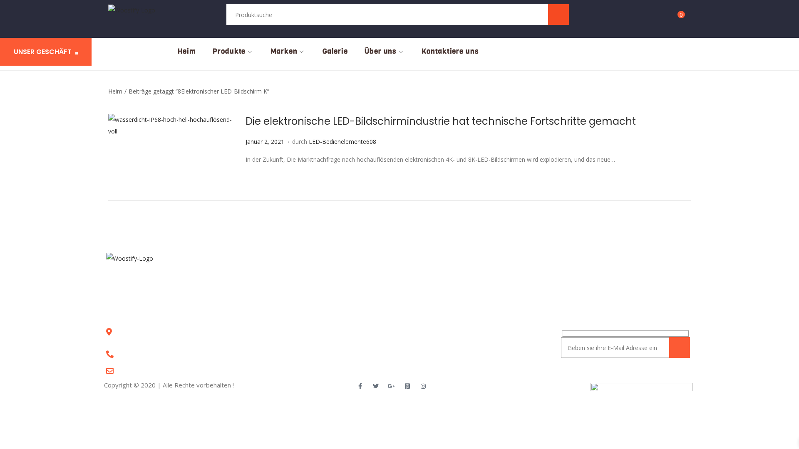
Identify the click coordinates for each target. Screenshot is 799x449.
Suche (558, 14)
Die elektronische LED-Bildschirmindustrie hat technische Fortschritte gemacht (441, 121)
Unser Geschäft (43, 52)
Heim (115, 91)
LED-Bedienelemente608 (342, 142)
